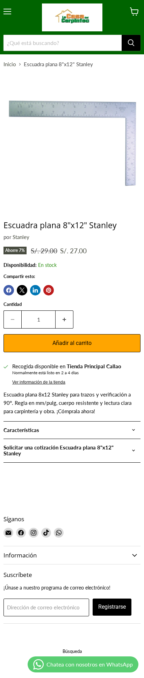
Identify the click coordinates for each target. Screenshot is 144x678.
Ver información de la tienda (38, 382)
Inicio (9, 64)
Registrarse (112, 606)
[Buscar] (131, 43)
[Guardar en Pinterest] (48, 290)
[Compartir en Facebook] (8, 290)
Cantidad (12, 304)
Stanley (21, 237)
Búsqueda (72, 651)
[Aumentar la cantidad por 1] (64, 319)
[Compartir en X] (22, 290)
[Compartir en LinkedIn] (35, 290)
